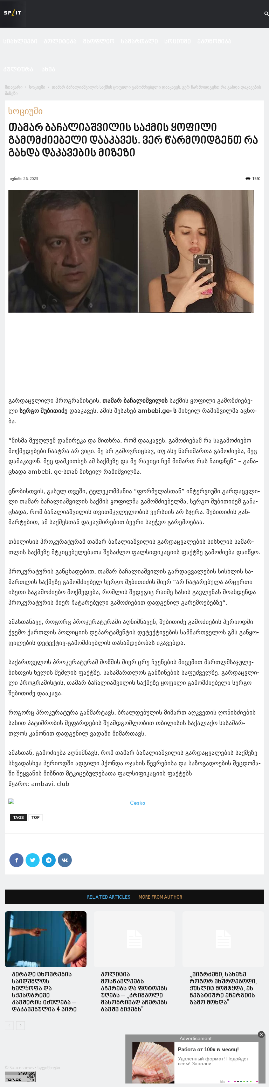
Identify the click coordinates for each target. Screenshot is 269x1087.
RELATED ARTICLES (108, 897)
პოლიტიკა (60, 42)
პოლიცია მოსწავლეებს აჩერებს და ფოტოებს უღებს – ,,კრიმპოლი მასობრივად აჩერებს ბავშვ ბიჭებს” (134, 992)
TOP (36, 817)
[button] (260, 14)
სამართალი (139, 42)
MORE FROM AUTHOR (160, 897)
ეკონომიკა (214, 42)
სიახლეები (20, 42)
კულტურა (18, 70)
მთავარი (13, 87)
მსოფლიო (99, 42)
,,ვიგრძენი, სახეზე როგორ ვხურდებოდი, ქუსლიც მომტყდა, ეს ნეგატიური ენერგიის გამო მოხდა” (223, 988)
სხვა (48, 70)
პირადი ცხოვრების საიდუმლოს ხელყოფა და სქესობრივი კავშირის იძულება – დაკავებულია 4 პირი (44, 992)
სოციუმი (177, 42)
